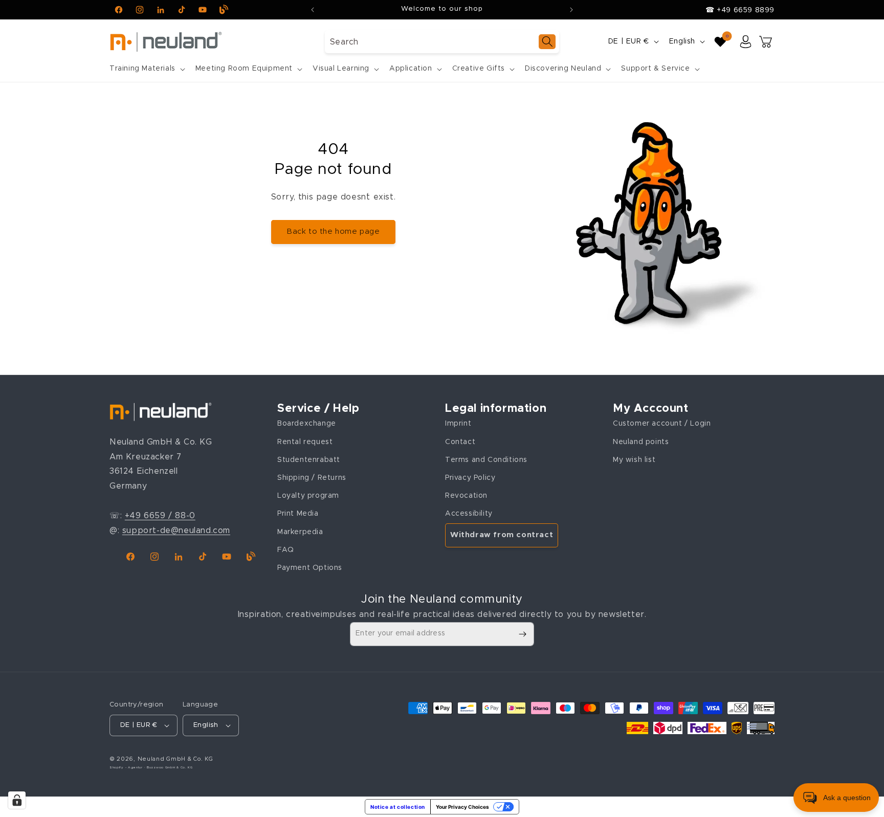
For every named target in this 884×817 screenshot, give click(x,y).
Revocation (466, 495)
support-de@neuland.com (176, 530)
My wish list (634, 459)
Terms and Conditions (486, 459)
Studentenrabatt (308, 459)
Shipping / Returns (311, 477)
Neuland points (641, 442)
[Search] (547, 41)
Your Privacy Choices (462, 807)
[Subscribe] (522, 634)
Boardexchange (306, 423)
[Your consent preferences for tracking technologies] (17, 800)
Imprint (458, 423)
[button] (146, 68)
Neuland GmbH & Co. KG (175, 759)
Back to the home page (333, 231)
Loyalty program (308, 495)
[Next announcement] (571, 9)
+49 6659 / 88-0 (160, 516)
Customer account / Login (662, 423)
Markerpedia (300, 532)
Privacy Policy (470, 477)
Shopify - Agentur (126, 767)
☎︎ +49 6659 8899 (740, 10)
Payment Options (309, 567)
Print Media (298, 513)
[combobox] (442, 41)
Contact (460, 442)
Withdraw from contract (501, 535)
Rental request (305, 442)
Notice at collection (397, 807)
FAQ (285, 550)
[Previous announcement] (312, 9)
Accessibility (469, 513)
